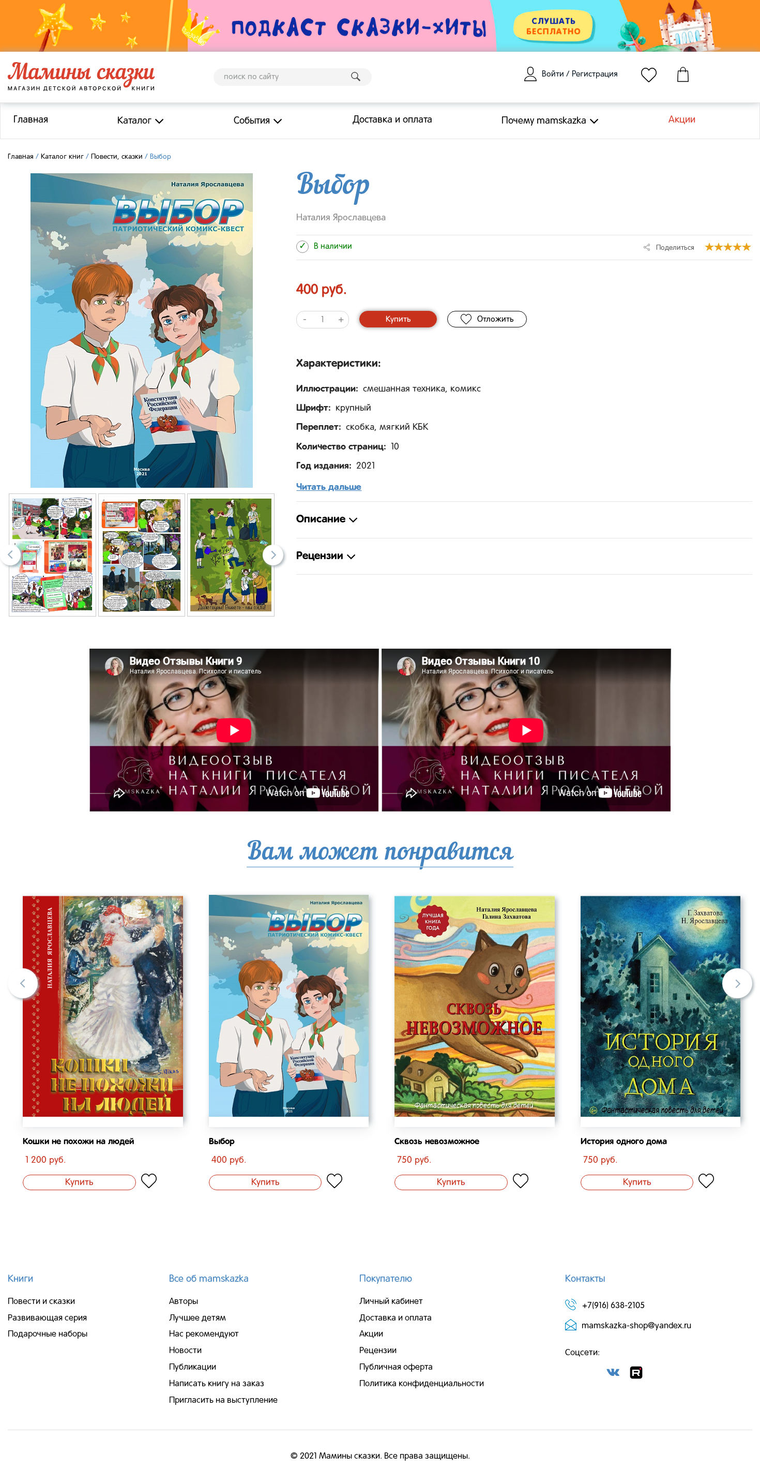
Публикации (192, 1367)
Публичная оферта (396, 1367)
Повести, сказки (117, 157)
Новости (185, 1351)
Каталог (134, 120)
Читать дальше (328, 487)
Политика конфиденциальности (421, 1384)
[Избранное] (649, 74)
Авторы (183, 1302)
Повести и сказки (41, 1302)
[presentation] (10, 555)
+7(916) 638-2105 (613, 1306)
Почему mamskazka (543, 120)
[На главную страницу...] (81, 77)
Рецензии (378, 1351)
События (252, 120)
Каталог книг (62, 157)
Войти (553, 74)
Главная (30, 120)
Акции (681, 120)
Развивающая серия (47, 1318)
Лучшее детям (197, 1318)
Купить (398, 319)
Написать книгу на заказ (216, 1384)
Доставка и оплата (392, 120)
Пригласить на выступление (223, 1401)
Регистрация (595, 74)
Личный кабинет (391, 1302)
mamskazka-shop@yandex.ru (636, 1326)
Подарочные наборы (47, 1334)
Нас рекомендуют (204, 1334)
